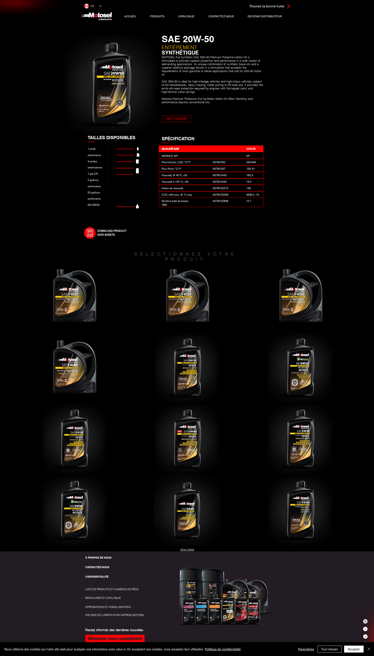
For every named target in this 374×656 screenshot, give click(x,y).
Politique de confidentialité (223, 649)
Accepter (354, 649)
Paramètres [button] (306, 649)
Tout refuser (329, 649)
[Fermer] (368, 649)
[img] (74, 296)
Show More (187, 549)
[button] (157, 16)
